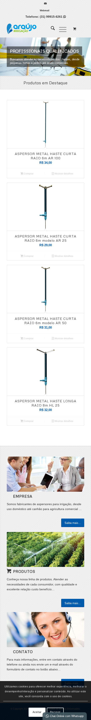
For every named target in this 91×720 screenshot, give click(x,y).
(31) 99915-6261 (53, 16)
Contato (23, 651)
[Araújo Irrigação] (38, 28)
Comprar (28, 173)
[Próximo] (87, 56)
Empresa (22, 496)
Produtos (24, 571)
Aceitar (37, 712)
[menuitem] (44, 10)
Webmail (44, 10)
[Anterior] (3, 56)
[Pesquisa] (51, 28)
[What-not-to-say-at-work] (45, 474)
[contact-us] (45, 629)
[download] (45, 549)
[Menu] (60, 28)
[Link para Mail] (45, 3)
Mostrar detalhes (63, 173)
